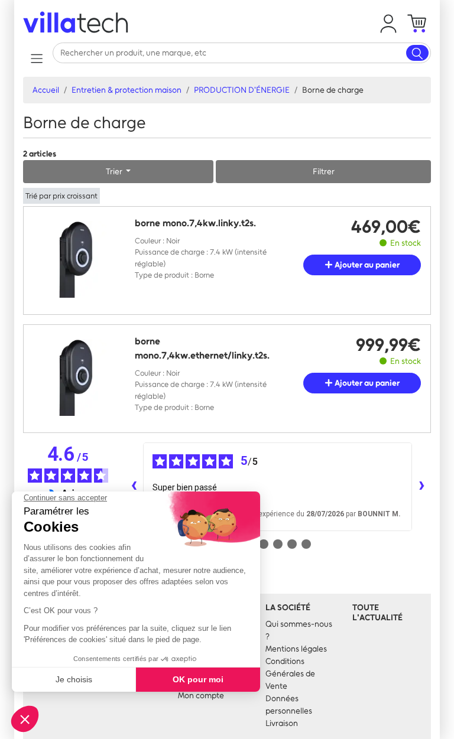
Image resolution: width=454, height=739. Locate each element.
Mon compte (201, 696)
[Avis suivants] (421, 486)
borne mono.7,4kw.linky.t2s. (195, 223)
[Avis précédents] (133, 486)
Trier (115, 172)
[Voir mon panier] (417, 24)
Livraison (281, 723)
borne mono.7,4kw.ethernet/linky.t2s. (202, 348)
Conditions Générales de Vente (290, 673)
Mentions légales (296, 649)
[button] (388, 24)
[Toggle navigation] (36, 58)
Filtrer (324, 172)
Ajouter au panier (366, 265)
